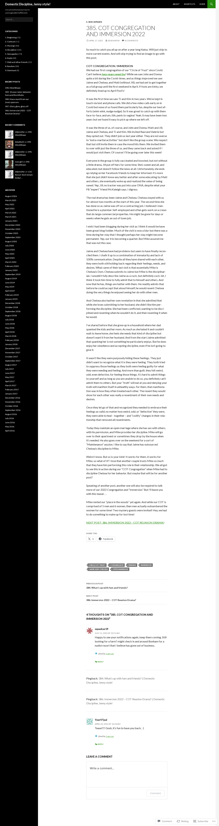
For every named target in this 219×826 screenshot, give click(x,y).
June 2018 (10, 323)
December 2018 (12, 303)
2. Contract (10, 41)
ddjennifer (114, 40)
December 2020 (12, 225)
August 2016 (11, 414)
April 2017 (10, 381)
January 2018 (11, 344)
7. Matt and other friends (16, 62)
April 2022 (10, 208)
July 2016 (9, 418)
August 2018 (11, 315)
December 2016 (12, 397)
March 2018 (10, 336)
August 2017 (11, 365)
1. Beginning (10, 37)
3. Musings (10, 45)
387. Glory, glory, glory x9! (17, 106)
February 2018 (12, 340)
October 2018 (11, 307)
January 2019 (11, 299)
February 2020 (12, 266)
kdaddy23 (19, 142)
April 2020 (10, 258)
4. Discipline (10, 50)
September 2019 (12, 274)
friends (132, 565)
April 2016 (10, 430)
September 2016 (12, 410)
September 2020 (12, 237)
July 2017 (9, 369)
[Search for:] (19, 19)
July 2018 (9, 319)
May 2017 (9, 377)
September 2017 (12, 360)
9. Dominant (10, 70)
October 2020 (11, 233)
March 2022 (10, 212)
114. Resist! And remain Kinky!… (24, 174)
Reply (101, 661)
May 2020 (9, 253)
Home (202, 4)
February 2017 (12, 389)
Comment (155, 793)
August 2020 (11, 241)
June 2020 (10, 249)
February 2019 (12, 295)
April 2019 (10, 291)
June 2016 (10, 422)
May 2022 (9, 204)
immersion (146, 565)
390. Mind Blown (13, 88)
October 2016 (11, 406)
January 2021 (11, 221)
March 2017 (10, 385)
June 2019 (10, 282)
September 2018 (12, 311)
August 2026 (11, 196)
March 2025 (10, 200)
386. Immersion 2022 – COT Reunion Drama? (111, 598)
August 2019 (11, 278)
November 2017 (12, 352)
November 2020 (12, 229)
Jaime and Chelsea (98, 569)
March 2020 (10, 262)
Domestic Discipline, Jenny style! (27, 4)
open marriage (120, 569)
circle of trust (97, 565)
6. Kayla (8, 58)
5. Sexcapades (94, 22)
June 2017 (10, 373)
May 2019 (9, 286)
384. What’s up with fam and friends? (107, 585)
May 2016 (9, 426)
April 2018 (10, 332)
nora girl (19, 161)
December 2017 (12, 348)
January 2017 (11, 393)
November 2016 (12, 402)
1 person (110, 653)
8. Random (10, 66)
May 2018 (9, 328)
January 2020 (11, 270)
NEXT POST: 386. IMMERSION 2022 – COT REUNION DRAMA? (125, 522)
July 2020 (9, 245)
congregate (117, 565)
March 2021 (10, 216)
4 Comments (131, 40)
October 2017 (11, 356)
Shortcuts (189, 4)
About (176, 4)
